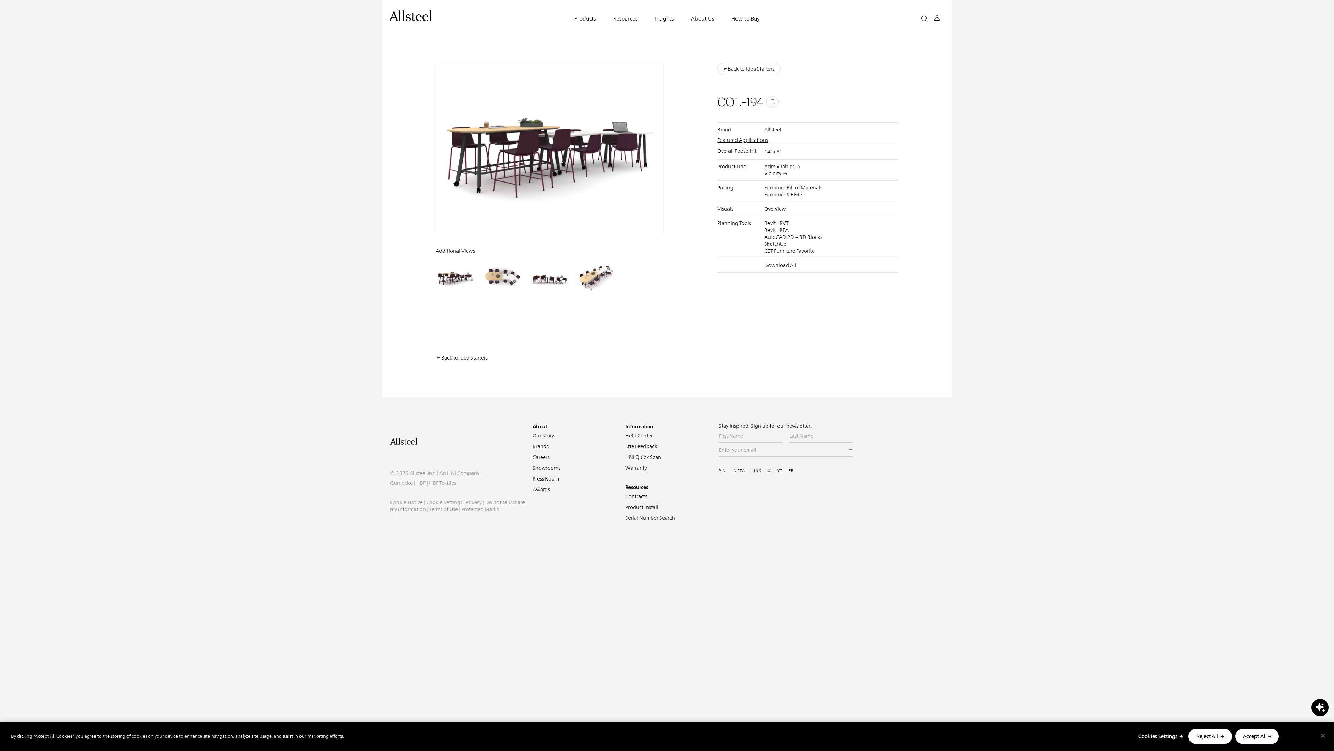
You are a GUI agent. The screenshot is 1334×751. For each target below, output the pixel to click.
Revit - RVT (776, 223)
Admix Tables (779, 166)
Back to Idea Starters (464, 358)
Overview (775, 209)
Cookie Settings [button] (444, 502)
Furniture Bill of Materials (793, 188)
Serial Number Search (650, 518)
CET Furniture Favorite (789, 251)
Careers (541, 457)
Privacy (474, 502)
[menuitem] (568, 224)
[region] (667, 736)
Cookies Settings (1157, 736)
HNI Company (463, 473)
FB (791, 470)
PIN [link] (584, 223)
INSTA (738, 470)
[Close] (1323, 735)
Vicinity (772, 173)
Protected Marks (480, 509)
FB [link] (613, 223)
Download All (780, 265)
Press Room (546, 479)
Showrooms (546, 468)
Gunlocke (401, 483)
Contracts (636, 496)
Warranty (636, 468)
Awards (541, 489)
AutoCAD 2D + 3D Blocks (793, 237)
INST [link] (599, 223)
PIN (722, 470)
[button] (924, 18)
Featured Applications (742, 140)
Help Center (639, 435)
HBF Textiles (442, 483)
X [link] (623, 223)
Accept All (1255, 736)
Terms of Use (443, 509)
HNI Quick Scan (643, 457)
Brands (541, 446)
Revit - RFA (776, 230)
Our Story (543, 435)
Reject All (1207, 736)
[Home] (458, 441)
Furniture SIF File (783, 194)
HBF (421, 483)
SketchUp (775, 244)
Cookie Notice (406, 502)
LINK (756, 470)
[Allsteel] (410, 15)
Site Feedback (641, 446)
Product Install (641, 507)
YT (779, 470)
